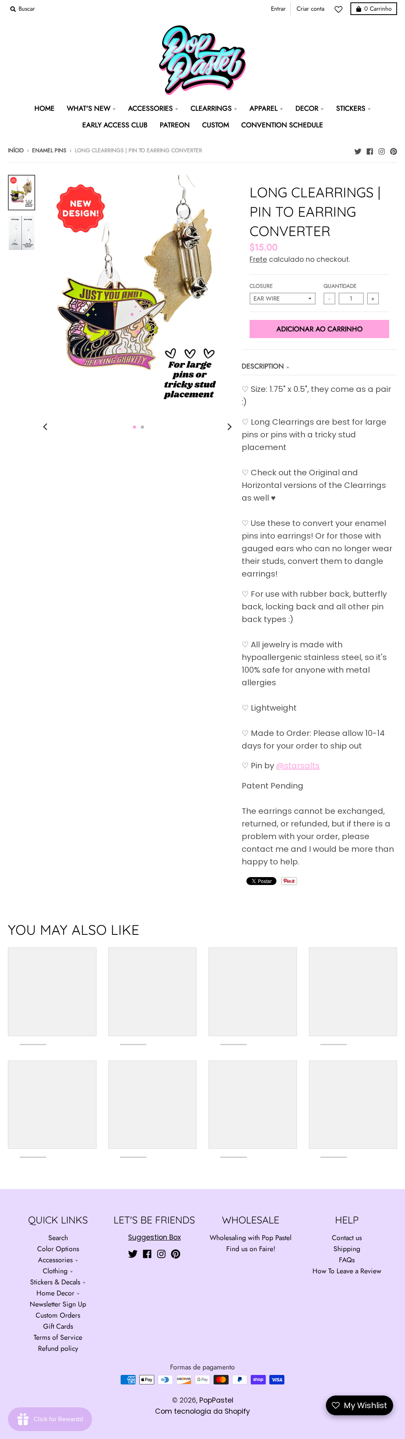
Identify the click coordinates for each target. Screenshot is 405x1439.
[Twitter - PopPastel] (357, 149)
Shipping (346, 1249)
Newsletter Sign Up (58, 1304)
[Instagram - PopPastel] (381, 149)
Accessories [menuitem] (150, 108)
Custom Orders (58, 1315)
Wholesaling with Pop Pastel (250, 1238)
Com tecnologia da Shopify (202, 1411)
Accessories (55, 1260)
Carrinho (378, 8)
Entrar (278, 8)
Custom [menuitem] (215, 125)
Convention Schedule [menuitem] (282, 125)
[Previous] (46, 427)
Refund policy (58, 1348)
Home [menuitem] (44, 108)
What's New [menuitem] (88, 108)
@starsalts (298, 765)
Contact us (347, 1238)
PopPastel (216, 1400)
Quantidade (340, 286)
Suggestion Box (154, 1237)
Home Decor (55, 1293)
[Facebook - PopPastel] (369, 149)
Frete (258, 259)
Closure (261, 286)
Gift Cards (58, 1326)
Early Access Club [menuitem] (115, 125)
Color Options (58, 1249)
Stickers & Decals (55, 1282)
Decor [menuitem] (306, 108)
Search (58, 1238)
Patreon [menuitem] (175, 125)
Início (16, 150)
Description (263, 366)
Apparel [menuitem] (264, 108)
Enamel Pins (49, 150)
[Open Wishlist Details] (340, 9)
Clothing (55, 1271)
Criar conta (310, 8)
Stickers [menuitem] (350, 108)
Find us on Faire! (250, 1249)
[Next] (229, 427)
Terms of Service (58, 1337)
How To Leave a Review (346, 1271)
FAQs (347, 1260)
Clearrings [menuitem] (211, 108)
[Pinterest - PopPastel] (393, 149)
